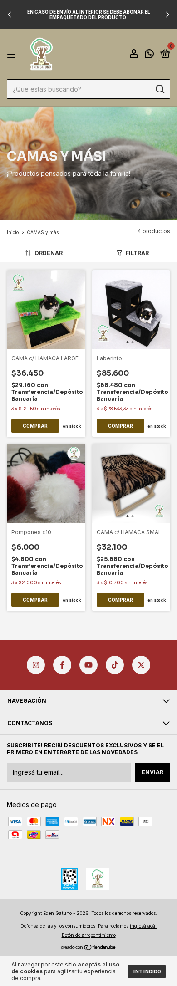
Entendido (147, 971)
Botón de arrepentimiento (89, 935)
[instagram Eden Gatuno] (36, 665)
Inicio (13, 232)
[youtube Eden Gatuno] (88, 665)
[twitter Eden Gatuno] (141, 665)
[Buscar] (159, 89)
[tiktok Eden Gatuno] (115, 665)
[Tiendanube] (88, 947)
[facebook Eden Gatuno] (62, 665)
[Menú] (13, 54)
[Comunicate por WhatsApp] (149, 55)
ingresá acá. (143, 926)
